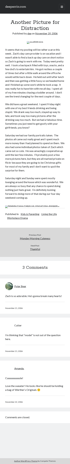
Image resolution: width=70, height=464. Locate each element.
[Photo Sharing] (35, 41)
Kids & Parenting (30, 214)
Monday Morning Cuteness (35, 238)
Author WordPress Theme (25, 461)
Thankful (35, 249)
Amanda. (19, 368)
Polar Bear (20, 286)
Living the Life (49, 214)
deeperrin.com (15, 7)
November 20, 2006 (46, 33)
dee (29, 33)
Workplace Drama (17, 217)
